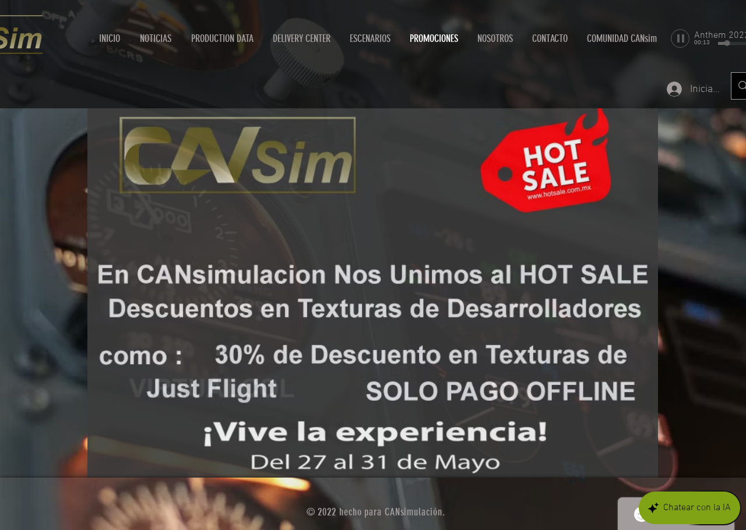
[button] (301, 38)
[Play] (680, 38)
